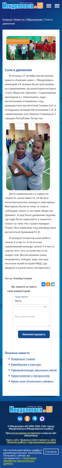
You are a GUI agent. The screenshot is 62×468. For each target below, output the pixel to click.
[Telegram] (53, 284)
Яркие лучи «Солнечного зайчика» (32, 381)
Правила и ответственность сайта (38, 439)
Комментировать (33, 334)
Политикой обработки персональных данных (19, 460)
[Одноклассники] (48, 284)
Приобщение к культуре (26, 364)
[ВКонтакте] (43, 284)
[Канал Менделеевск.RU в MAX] (42, 418)
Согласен (51, 451)
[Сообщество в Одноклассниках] (27, 418)
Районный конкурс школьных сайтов (34, 370)
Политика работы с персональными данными (31, 442)
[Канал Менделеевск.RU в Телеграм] (35, 419)
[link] (7, 19)
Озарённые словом (23, 358)
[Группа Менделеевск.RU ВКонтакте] (20, 418)
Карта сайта (12, 439)
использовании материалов (25, 433)
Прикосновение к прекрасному (30, 375)
